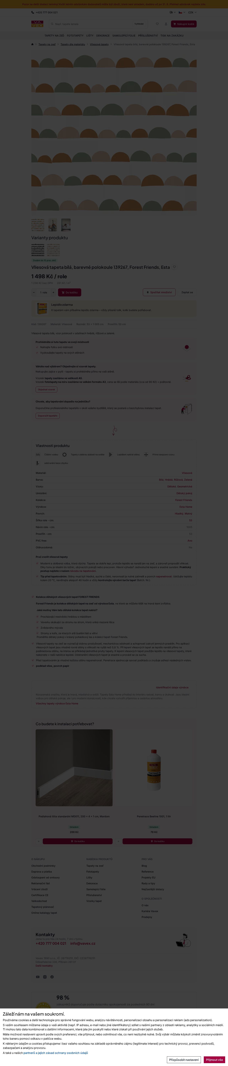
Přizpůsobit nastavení (184, 1060)
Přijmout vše (214, 1060)
